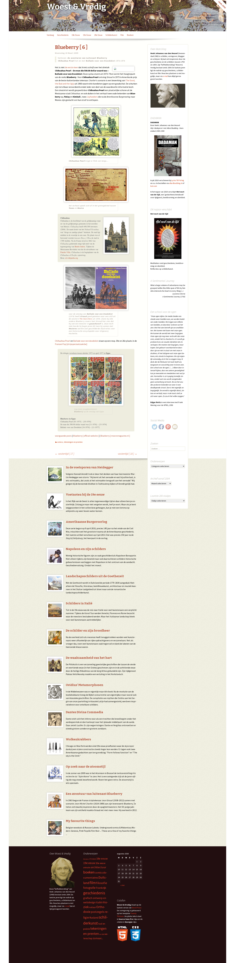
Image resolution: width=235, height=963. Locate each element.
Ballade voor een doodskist (85, 340)
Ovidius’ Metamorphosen (84, 685)
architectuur (98, 867)
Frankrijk (101, 888)
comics (60, 442)
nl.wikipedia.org (71, 258)
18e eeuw (76, 35)
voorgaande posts (63, 435)
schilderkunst (111, 35)
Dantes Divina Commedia (84, 712)
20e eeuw (98, 35)
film (122, 35)
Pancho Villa (65, 252)
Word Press (136, 907)
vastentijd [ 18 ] (127, 453)
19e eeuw (87, 35)
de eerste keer (71, 67)
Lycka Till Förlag (177, 180)
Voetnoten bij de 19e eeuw (85, 494)
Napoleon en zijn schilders (86, 549)
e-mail (165, 76)
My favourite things (80, 821)
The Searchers (85, 319)
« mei (122, 885)
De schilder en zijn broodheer (88, 630)
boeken (130, 35)
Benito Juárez (80, 246)
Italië (99, 902)
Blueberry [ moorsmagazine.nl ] (115, 435)
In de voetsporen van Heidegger (89, 467)
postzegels (97, 912)
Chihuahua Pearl (62, 340)
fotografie (89, 888)
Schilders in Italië (79, 603)
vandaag (50, 35)
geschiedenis (63, 35)
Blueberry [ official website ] (86, 435)
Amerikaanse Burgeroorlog (86, 522)
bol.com (153, 186)
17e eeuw (92, 859)
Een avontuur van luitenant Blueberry (94, 794)
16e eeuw (86, 859)
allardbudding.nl (175, 183)
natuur (92, 907)
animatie (86, 867)
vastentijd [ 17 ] (64, 453)
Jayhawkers (92, 96)
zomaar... (98, 938)
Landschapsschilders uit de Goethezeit (95, 576)
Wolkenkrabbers (78, 739)
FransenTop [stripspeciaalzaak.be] (71, 344)
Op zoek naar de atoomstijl (86, 766)
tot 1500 (101, 934)
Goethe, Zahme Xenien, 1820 (212, 24)
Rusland (93, 917)
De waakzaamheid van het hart (89, 658)
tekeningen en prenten (73, 442)
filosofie (101, 883)
